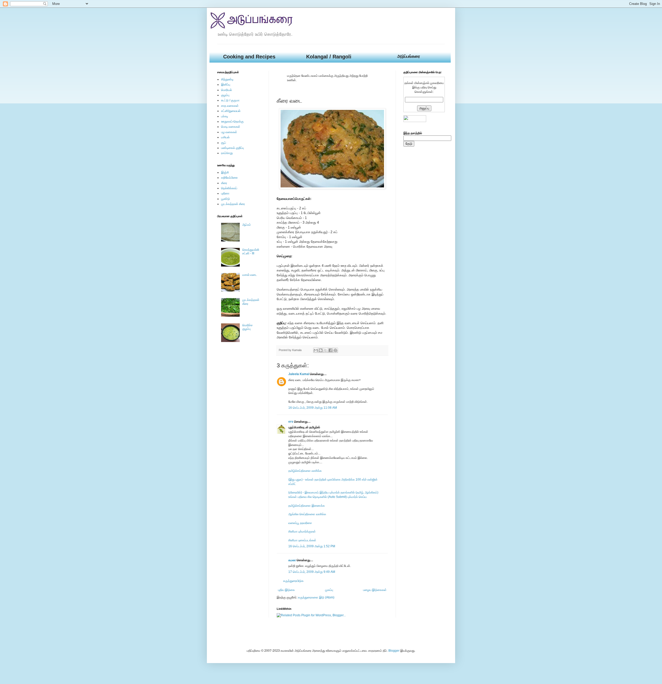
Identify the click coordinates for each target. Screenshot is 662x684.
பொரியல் (226, 90)
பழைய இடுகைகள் (375, 590)
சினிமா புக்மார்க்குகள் (302, 531)
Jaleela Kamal (298, 374)
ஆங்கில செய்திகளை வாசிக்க (307, 514)
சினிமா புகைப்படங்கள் (302, 540)
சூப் (223, 143)
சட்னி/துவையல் (230, 111)
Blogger (394, 650)
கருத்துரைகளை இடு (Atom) (316, 597)
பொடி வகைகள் (230, 126)
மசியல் (225, 137)
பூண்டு (225, 199)
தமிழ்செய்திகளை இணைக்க (306, 505)
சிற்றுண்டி (227, 79)
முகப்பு (329, 590)
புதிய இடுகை (286, 590)
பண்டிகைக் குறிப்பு (232, 148)
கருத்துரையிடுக (293, 581)
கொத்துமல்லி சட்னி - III (250, 251)
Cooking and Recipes (249, 56)
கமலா (292, 560)
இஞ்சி (225, 172)
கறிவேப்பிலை (229, 177)
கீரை (224, 183)
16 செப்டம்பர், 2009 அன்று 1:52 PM (311, 546)
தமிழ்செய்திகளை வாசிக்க (305, 471)
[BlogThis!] (320, 350)
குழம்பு (225, 95)
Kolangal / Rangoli (328, 56)
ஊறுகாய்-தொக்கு (232, 121)
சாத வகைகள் (230, 106)
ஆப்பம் (246, 224)
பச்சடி (224, 116)
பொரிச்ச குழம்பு (247, 327)
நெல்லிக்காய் (229, 188)
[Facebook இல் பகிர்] (330, 350)
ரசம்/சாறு (227, 153)
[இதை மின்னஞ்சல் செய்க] (315, 350)
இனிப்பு (225, 84)
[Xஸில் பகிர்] (325, 350)
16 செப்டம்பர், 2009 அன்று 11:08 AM (312, 407)
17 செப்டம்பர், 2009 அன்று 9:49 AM (311, 572)
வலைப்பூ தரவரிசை (300, 523)
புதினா (225, 193)
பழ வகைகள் (229, 132)
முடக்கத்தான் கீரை (233, 204)
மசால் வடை (249, 275)
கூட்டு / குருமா (230, 100)
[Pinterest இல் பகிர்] (335, 350)
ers (290, 421)
